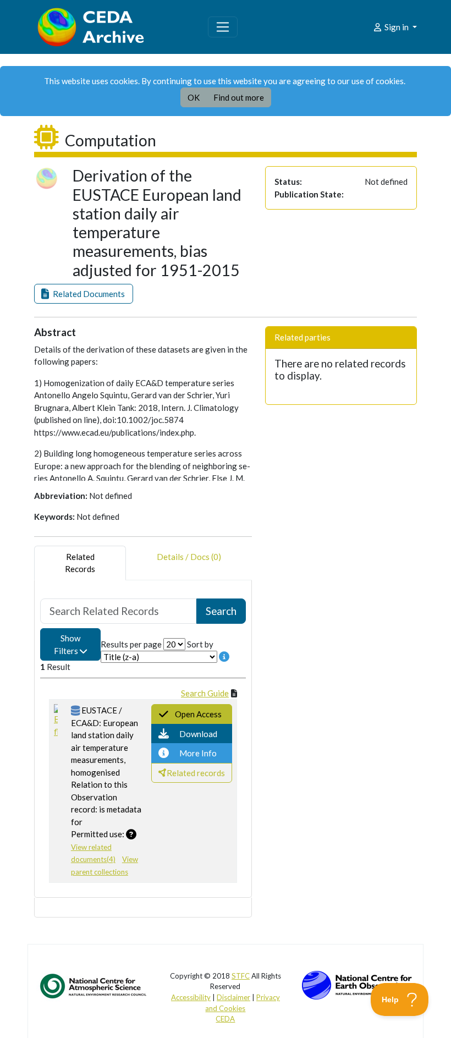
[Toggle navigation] (223, 27)
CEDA (225, 1018)
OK (194, 97)
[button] (83, 294)
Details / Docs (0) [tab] (189, 557)
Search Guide (205, 693)
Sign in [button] (396, 27)
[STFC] (357, 983)
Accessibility (191, 997)
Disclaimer (233, 997)
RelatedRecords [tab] (80, 563)
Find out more (238, 97)
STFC (241, 975)
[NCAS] (94, 985)
